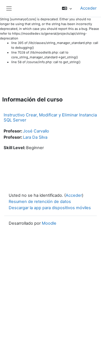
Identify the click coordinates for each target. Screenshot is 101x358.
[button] (66, 8)
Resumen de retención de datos (40, 201)
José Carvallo (36, 131)
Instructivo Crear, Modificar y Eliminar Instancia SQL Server (50, 117)
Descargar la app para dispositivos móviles (50, 207)
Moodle (49, 223)
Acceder (88, 8)
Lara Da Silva (35, 137)
